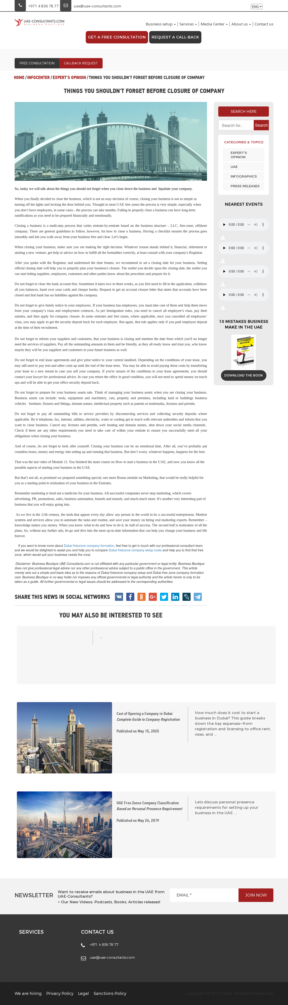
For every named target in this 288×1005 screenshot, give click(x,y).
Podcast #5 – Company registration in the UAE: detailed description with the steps (222, 307)
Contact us (264, 24)
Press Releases (245, 186)
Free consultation (36, 63)
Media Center (213, 24)
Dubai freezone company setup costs (135, 550)
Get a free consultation (117, 37)
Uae (234, 166)
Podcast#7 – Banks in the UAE (222, 261)
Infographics (244, 176)
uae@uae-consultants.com (97, 6)
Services (187, 24)
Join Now (256, 895)
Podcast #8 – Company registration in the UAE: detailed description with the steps (222, 237)
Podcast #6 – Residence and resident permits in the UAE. (222, 284)
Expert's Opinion (239, 155)
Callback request (81, 63)
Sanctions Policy (110, 993)
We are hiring (28, 993)
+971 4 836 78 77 (43, 6)
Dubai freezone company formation (89, 545)
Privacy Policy (59, 993)
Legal (83, 993)
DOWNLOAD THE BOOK (243, 375)
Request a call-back (175, 37)
